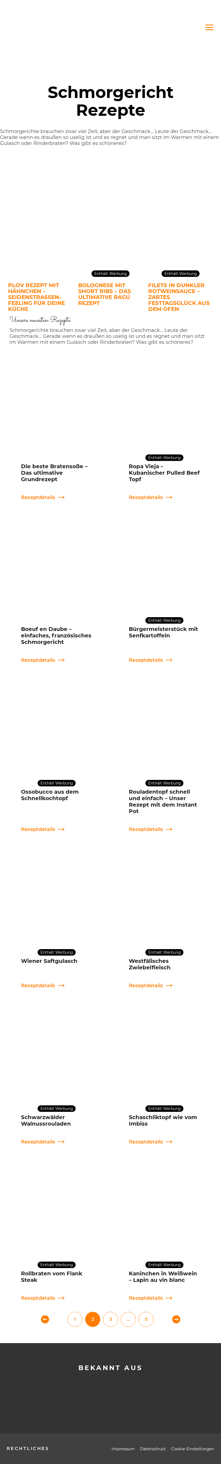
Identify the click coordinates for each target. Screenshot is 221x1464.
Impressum (123, 1448)
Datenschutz (153, 1448)
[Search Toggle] (157, 27)
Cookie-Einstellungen (192, 1448)
